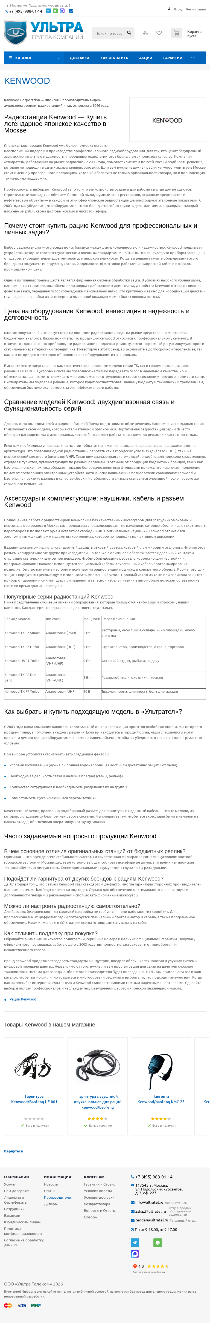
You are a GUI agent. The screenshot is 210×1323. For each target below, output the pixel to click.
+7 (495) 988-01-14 (25, 11)
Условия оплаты (98, 1190)
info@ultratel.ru (149, 1202)
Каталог (23, 57)
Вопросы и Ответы (100, 1210)
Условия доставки (99, 1197)
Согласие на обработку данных (23, 1242)
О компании (16, 1176)
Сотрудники (14, 1208)
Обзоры (91, 1217)
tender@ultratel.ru (151, 1220)
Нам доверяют (16, 1190)
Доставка (79, 57)
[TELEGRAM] (135, 1242)
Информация (57, 1176)
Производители (57, 1197)
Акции (145, 57)
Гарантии (172, 57)
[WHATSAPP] (157, 1242)
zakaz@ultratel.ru (150, 1211)
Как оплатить (114, 57)
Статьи (50, 1190)
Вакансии (12, 1215)
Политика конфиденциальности (23, 1231)
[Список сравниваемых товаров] (145, 34)
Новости (51, 1184)
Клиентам (94, 1176)
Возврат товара (97, 1203)
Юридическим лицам (22, 1222)
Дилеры (51, 1203)
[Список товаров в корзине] (187, 36)
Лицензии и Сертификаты (15, 1199)
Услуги (9, 1184)
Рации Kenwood (23, 999)
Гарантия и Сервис (99, 1184)
